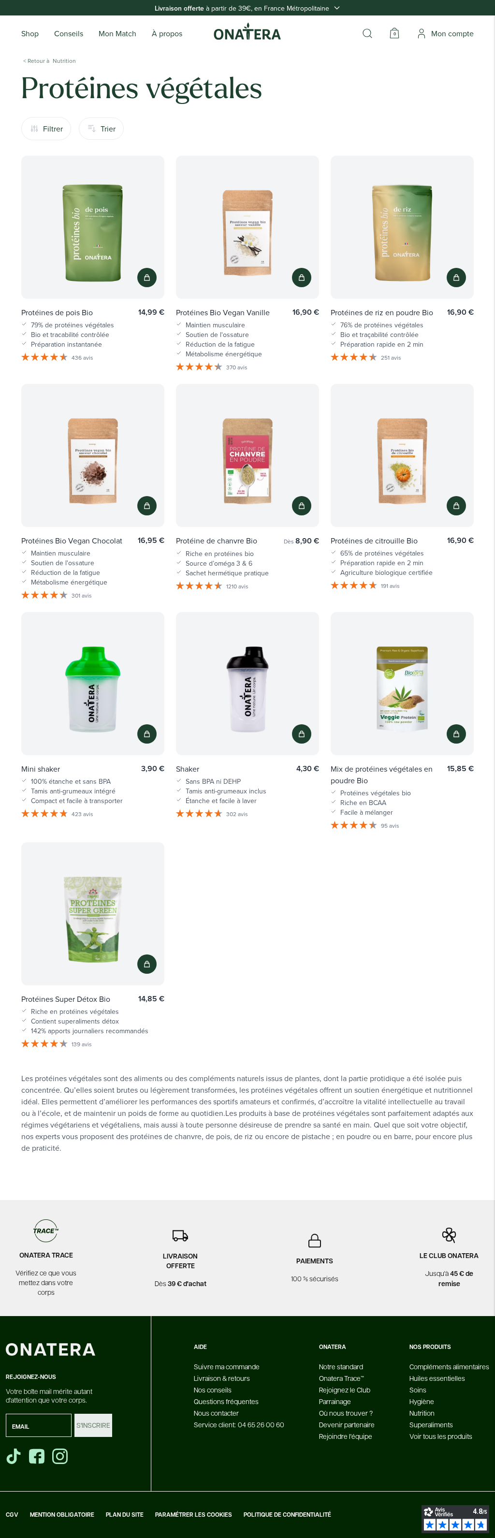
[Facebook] (37, 1456)
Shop (30, 33)
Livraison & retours (222, 1378)
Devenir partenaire (347, 1424)
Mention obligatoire (62, 1515)
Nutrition (422, 1412)
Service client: (239, 1424)
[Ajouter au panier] (147, 277)
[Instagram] (61, 1456)
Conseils (68, 33)
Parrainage (335, 1401)
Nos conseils (213, 1389)
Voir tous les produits (440, 1436)
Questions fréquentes (226, 1401)
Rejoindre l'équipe (345, 1436)
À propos (167, 33)
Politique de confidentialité (287, 1515)
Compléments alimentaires (449, 1366)
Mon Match (117, 33)
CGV (12, 1515)
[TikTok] (13, 1456)
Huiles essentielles (437, 1378)
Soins (417, 1389)
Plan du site (125, 1515)
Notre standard (341, 1366)
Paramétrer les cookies (193, 1515)
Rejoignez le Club (344, 1389)
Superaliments (431, 1424)
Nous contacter (216, 1412)
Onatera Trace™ (341, 1378)
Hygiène (421, 1401)
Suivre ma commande (227, 1366)
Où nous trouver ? (346, 1412)
